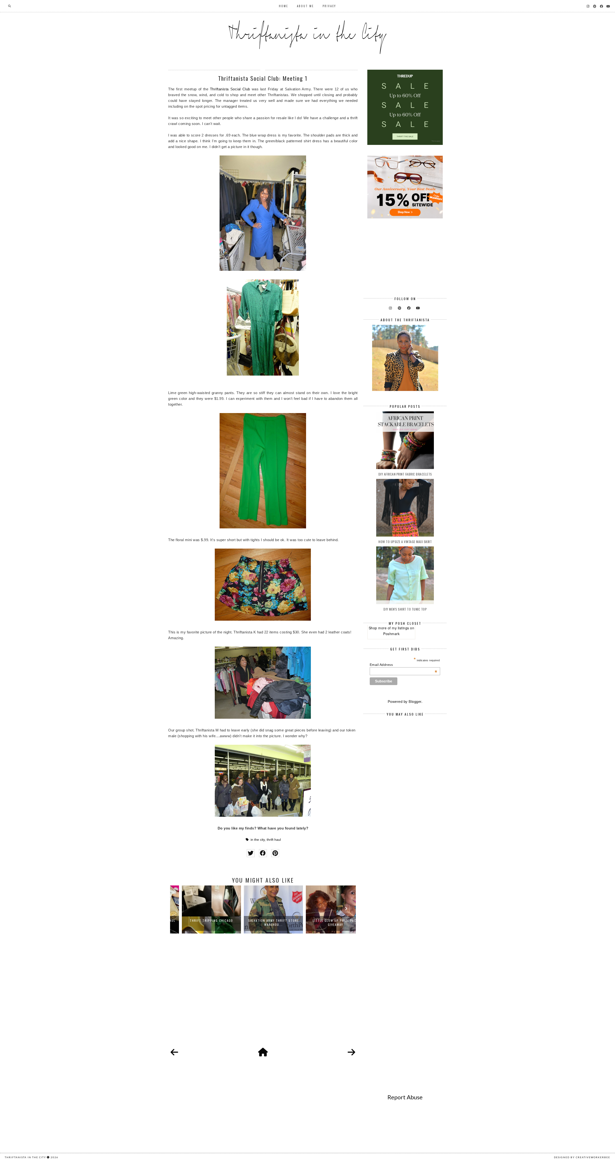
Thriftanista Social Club (230, 89)
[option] (201, 909)
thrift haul (274, 839)
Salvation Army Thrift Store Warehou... (263, 922)
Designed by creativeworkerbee (582, 1157)
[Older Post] (351, 1052)
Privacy (329, 6)
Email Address (403, 665)
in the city (258, 839)
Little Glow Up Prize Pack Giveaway (325, 922)
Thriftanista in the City (25, 1157)
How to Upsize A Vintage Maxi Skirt (405, 541)
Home (283, 6)
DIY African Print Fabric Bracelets (405, 473)
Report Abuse (405, 1097)
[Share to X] (250, 853)
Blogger (415, 701)
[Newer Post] (174, 1052)
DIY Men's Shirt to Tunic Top (405, 609)
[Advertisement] (263, 996)
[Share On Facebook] (263, 853)
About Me (305, 6)
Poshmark (391, 633)
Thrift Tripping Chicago (201, 920)
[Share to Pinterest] (275, 853)
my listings (400, 627)
